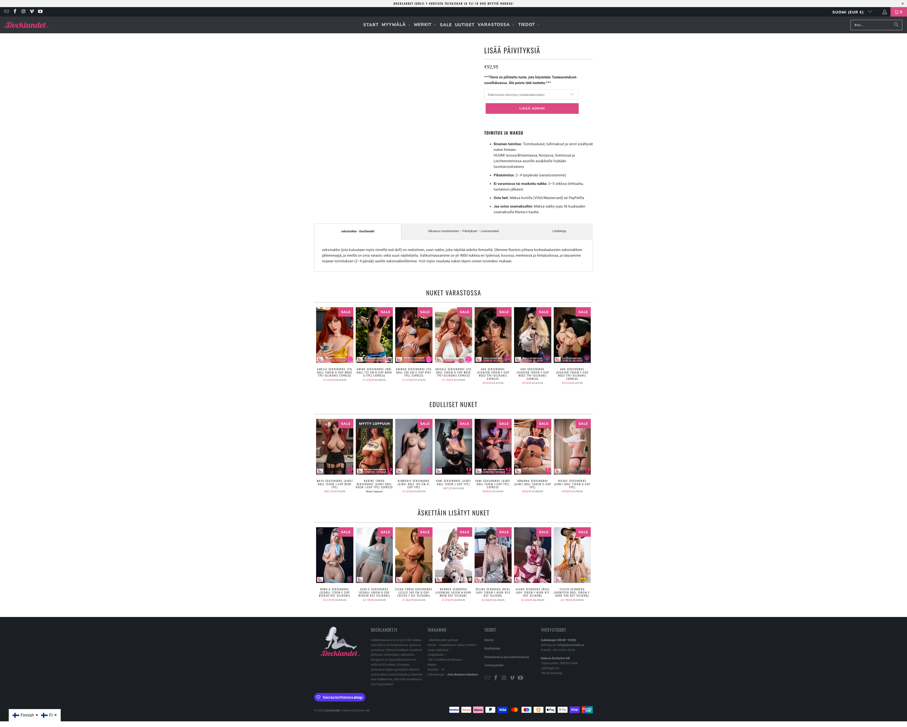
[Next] (586, 346)
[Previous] (321, 346)
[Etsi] (896, 25)
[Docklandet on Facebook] (14, 11)
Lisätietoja (559, 231)
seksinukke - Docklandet (357, 231)
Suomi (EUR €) (848, 12)
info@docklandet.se (570, 645)
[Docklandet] (26, 25)
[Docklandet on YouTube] (40, 11)
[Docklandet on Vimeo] (31, 11)
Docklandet (332, 710)
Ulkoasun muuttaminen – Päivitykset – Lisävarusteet (463, 231)
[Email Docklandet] (6, 11)
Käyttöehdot (492, 648)
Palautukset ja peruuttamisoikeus (506, 657)
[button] (396, 25)
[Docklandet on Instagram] (23, 11)
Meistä (488, 640)
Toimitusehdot (493, 665)
